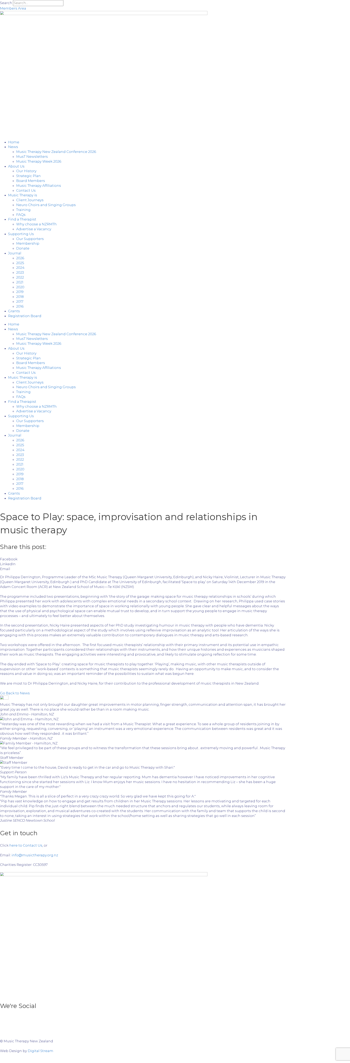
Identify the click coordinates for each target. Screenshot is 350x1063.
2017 (19, 301)
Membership (27, 243)
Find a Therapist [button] (22, 219)
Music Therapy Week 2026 (38, 161)
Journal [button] (14, 253)
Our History (26, 171)
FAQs (21, 215)
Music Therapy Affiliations (38, 186)
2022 (20, 277)
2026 (20, 258)
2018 (20, 297)
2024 (20, 268)
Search (6, 3)
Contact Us (26, 190)
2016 (19, 306)
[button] (143, 559)
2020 (20, 287)
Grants (14, 311)
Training (23, 210)
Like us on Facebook (269, 1020)
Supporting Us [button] (21, 234)
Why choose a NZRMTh (36, 224)
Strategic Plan (28, 176)
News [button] (13, 147)
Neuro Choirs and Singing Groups (46, 205)
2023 (20, 272)
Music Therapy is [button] (22, 195)
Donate (22, 248)
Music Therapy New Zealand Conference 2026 (56, 152)
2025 (20, 263)
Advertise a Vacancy (33, 229)
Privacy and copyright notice (260, 1032)
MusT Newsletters (32, 156)
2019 (19, 292)
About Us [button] (16, 166)
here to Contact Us (25, 845)
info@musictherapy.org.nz (35, 855)
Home (13, 142)
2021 (19, 282)
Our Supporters (30, 239)
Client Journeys (30, 200)
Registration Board (24, 316)
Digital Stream (40, 1051)
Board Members (30, 181)
